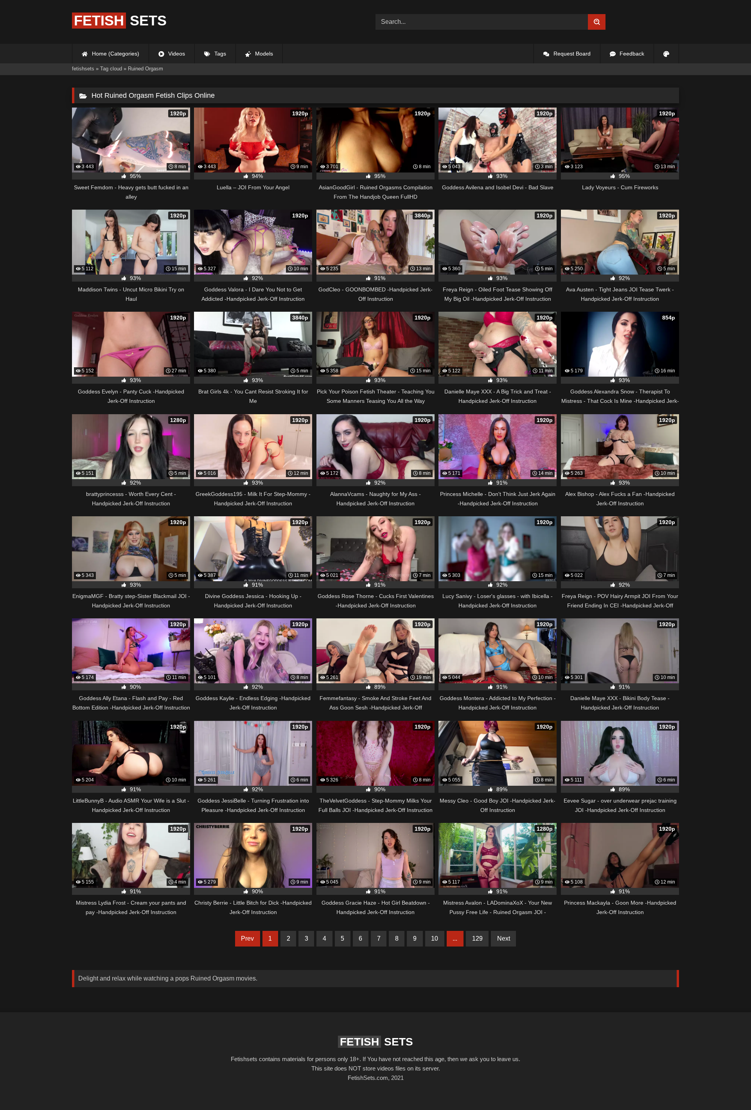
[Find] (596, 22)
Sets (120, 21)
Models (263, 53)
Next (503, 938)
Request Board (571, 53)
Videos (176, 53)
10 (434, 938)
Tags (219, 53)
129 (477, 938)
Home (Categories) (114, 53)
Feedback (631, 53)
